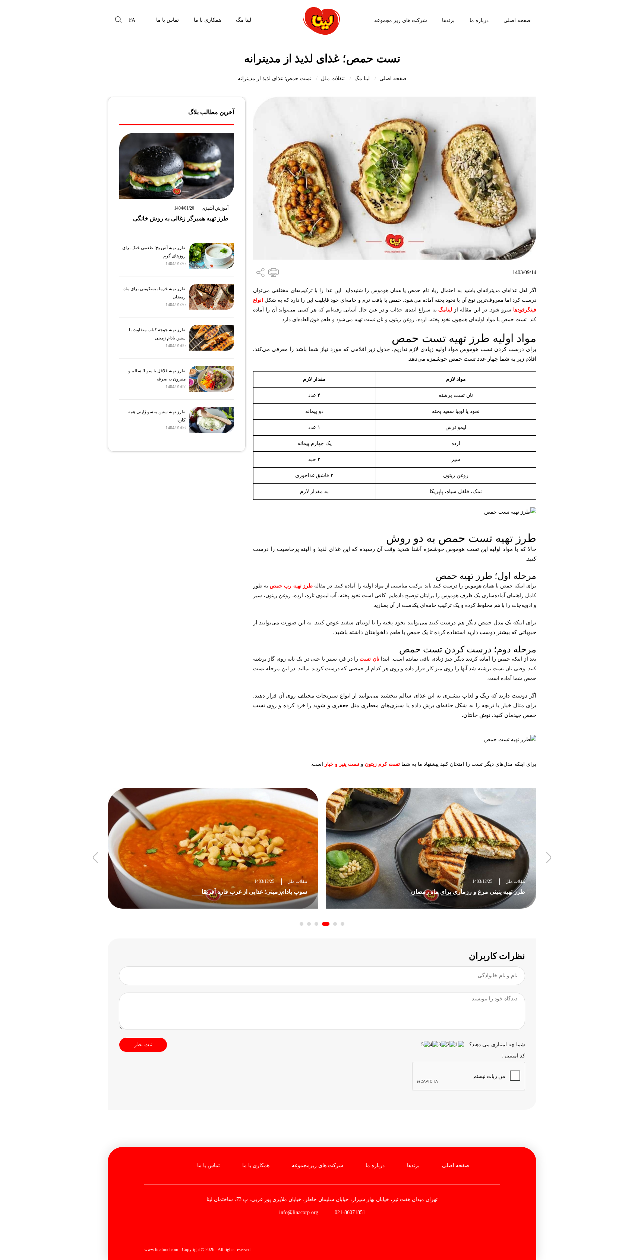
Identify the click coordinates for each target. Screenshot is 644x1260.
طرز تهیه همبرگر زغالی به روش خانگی (180, 218)
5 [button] (309, 924)
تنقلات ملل (333, 78)
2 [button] (335, 924)
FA (132, 20)
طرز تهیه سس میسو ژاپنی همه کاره (157, 416)
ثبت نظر (143, 1044)
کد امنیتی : (513, 1056)
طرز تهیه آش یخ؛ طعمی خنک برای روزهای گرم (154, 251)
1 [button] (342, 924)
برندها (448, 20)
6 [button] (301, 924)
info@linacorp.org (298, 1212)
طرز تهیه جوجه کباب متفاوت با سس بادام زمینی (157, 334)
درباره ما (479, 20)
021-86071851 (349, 1212)
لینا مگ (243, 20)
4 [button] (316, 924)
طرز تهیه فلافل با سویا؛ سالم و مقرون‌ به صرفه (157, 375)
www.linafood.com (161, 1249)
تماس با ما (167, 20)
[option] (431, 848)
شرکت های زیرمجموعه (317, 1165)
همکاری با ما (207, 20)
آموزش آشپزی (215, 208)
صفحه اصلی (517, 20)
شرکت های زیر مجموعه (400, 20)
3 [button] (325, 924)
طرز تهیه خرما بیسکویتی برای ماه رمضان (154, 293)
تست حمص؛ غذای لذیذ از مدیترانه (274, 78)
